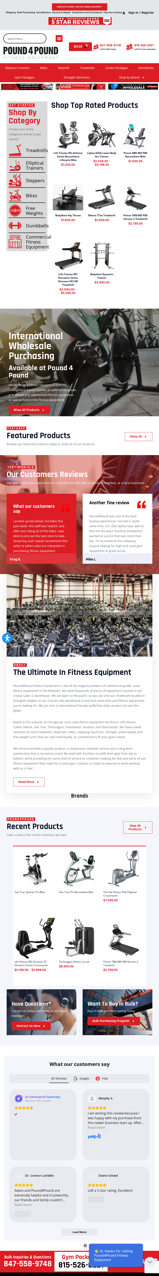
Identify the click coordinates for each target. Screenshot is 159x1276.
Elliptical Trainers (17, 68)
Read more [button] (96, 1127)
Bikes (43, 68)
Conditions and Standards (87, 12)
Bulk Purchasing (26, 12)
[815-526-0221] (129, 46)
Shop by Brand (129, 77)
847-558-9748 (110, 45)
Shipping (11, 12)
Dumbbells (146, 68)
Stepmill (63, 68)
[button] (59, 38)
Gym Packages (24, 77)
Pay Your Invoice (113, 12)
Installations (43, 12)
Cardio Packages (116, 68)
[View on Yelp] (92, 1098)
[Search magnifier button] (41, 38)
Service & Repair (61, 12)
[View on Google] (18, 1176)
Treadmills (87, 68)
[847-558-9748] (96, 47)
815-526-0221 (144, 45)
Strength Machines (77, 77)
